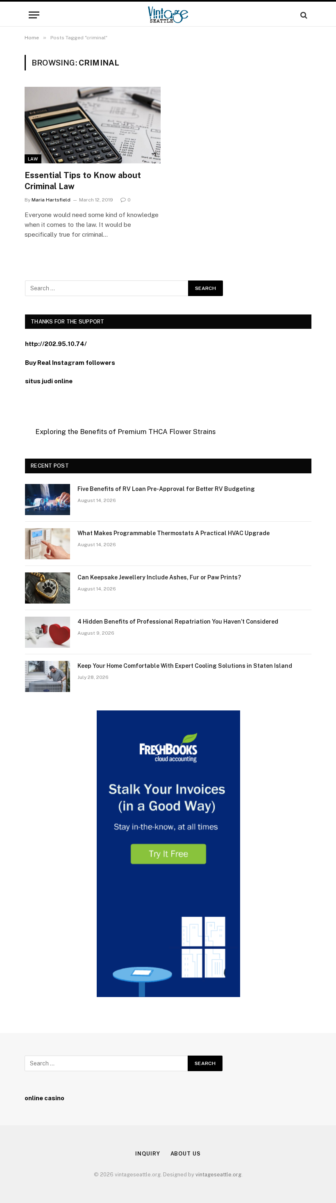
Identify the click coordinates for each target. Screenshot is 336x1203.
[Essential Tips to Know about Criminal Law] (93, 125)
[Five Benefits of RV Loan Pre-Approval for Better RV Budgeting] (47, 499)
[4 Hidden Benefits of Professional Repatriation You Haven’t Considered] (47, 632)
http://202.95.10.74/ (56, 343)
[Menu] (34, 15)
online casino (44, 1097)
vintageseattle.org (218, 1174)
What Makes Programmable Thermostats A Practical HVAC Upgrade (173, 533)
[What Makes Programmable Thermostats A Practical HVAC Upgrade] (47, 543)
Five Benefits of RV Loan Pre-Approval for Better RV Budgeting (166, 489)
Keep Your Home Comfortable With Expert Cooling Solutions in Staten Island (184, 666)
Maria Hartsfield (51, 200)
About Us (185, 1154)
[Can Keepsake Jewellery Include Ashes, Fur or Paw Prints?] (47, 588)
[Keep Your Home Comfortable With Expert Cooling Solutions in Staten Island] (47, 676)
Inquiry (147, 1154)
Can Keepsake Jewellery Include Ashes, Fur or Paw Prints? (159, 577)
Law (33, 158)
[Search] (303, 15)
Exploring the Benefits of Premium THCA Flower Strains (125, 431)
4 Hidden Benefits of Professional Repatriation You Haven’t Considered (177, 621)
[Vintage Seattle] (167, 15)
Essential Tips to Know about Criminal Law (83, 180)
